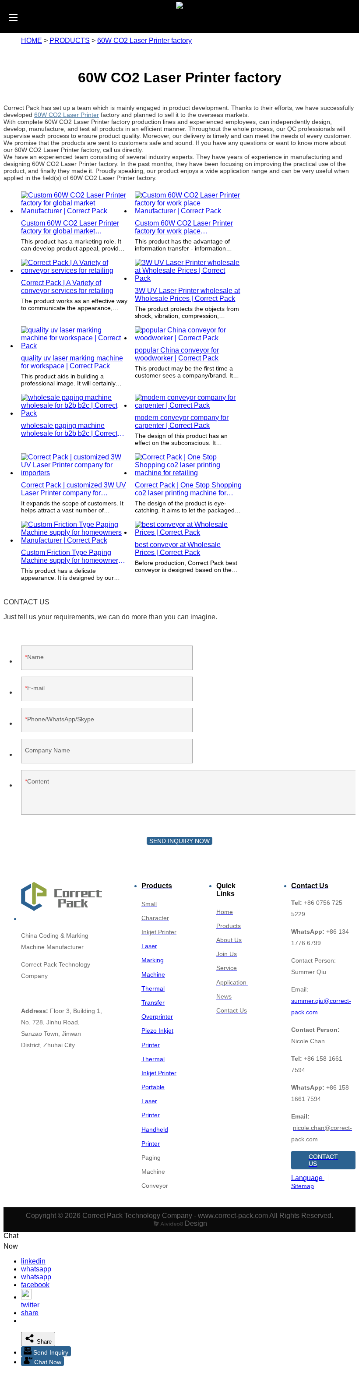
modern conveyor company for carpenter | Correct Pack (182, 421)
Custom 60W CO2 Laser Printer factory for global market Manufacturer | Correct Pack (70, 227)
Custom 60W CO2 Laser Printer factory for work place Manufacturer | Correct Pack (184, 227)
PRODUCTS (69, 40)
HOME (31, 40)
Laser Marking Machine (153, 960)
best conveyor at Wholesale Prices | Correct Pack (178, 548)
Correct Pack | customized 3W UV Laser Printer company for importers (73, 489)
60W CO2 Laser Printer (66, 114)
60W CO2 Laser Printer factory (144, 40)
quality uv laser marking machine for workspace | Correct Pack (72, 362)
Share (43, 1341)
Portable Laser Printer (153, 1101)
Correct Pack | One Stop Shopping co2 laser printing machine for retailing (188, 489)
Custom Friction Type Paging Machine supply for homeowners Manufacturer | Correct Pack (71, 557)
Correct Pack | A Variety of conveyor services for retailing (67, 286)
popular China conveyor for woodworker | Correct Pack (177, 354)
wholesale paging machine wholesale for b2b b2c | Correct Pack (69, 430)
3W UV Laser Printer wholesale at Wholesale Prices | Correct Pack (187, 294)
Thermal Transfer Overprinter (157, 1002)
